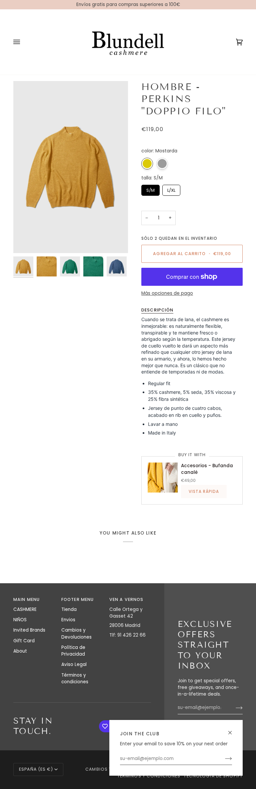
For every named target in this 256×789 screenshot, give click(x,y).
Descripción (157, 310)
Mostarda (147, 163)
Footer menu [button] (77, 599)
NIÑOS (20, 620)
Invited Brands (29, 630)
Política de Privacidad (73, 650)
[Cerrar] (233, 730)
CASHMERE (25, 609)
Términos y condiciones (74, 678)
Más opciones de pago (167, 293)
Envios (68, 620)
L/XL (171, 189)
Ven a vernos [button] (126, 599)
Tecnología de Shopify (213, 776)
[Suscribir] (223, 758)
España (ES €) (36, 769)
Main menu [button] (26, 599)
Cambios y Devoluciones (76, 633)
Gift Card (24, 641)
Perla (162, 163)
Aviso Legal (74, 664)
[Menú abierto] (23, 41)
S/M (150, 189)
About (20, 651)
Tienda (69, 609)
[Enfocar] (26, 240)
